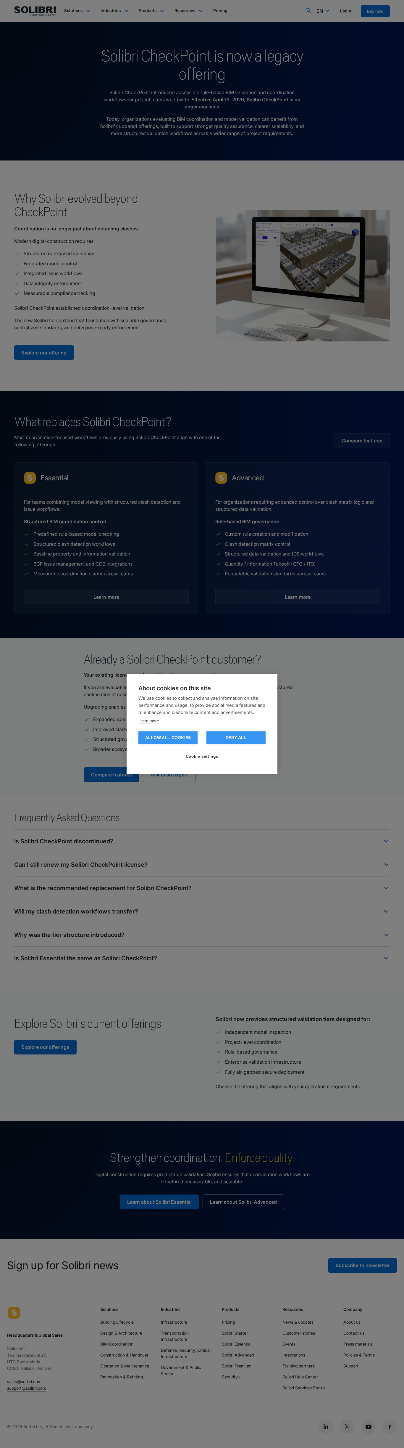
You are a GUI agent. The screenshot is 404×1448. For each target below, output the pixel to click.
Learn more (148, 720)
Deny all (236, 738)
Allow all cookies (168, 738)
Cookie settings (202, 756)
